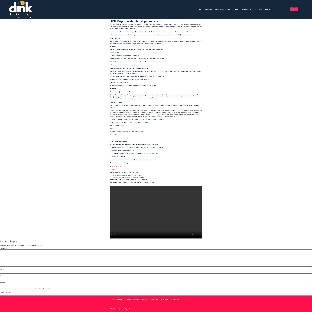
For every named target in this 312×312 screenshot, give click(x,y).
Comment (3, 248)
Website (2, 282)
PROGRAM (208, 9)
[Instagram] (296, 9)
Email (2, 275)
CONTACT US (269, 9)
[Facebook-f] (199, 308)
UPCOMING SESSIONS (222, 9)
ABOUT (200, 9)
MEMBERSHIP (246, 9)
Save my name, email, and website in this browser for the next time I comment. (25, 289)
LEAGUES (236, 9)
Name (2, 269)
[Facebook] (292, 9)
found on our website (126, 114)
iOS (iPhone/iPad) (116, 166)
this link (116, 147)
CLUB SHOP (258, 9)
